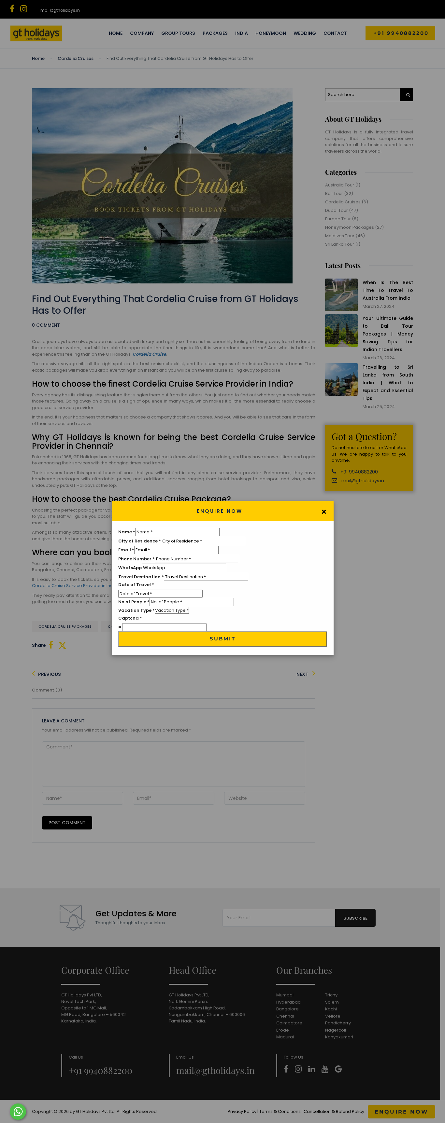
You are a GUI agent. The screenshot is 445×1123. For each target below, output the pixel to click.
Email (126, 550)
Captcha (130, 618)
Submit (223, 639)
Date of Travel (136, 585)
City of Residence (139, 541)
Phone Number (136, 559)
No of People (134, 602)
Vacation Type (136, 610)
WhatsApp (130, 568)
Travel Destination (141, 577)
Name (126, 532)
